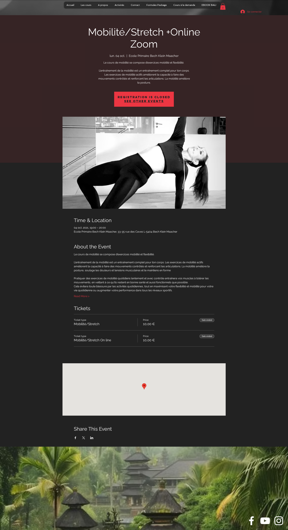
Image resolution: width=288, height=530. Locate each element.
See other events (144, 101)
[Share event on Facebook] (75, 437)
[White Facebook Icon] (251, 521)
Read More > (81, 296)
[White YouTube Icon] (265, 521)
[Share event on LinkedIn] (91, 437)
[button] (223, 6)
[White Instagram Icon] (279, 521)
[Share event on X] (83, 437)
